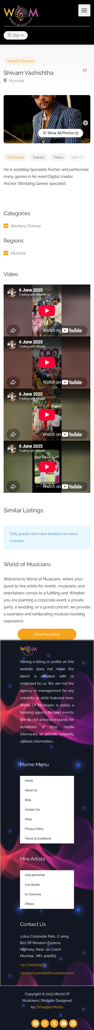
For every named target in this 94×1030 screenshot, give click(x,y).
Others (29, 904)
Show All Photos (60, 133)
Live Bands (32, 884)
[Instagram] (45, 1023)
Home (29, 780)
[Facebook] (35, 1023)
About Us (31, 790)
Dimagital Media (49, 1007)
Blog (28, 800)
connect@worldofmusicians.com (47, 973)
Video (59, 157)
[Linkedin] (73, 1023)
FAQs (28, 819)
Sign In (18, 35)
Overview (15, 157)
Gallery (39, 157)
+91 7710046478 (33, 965)
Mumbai (16, 80)
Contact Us (32, 809)
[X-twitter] (54, 1023)
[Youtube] (64, 1023)
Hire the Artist (47, 634)
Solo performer (35, 875)
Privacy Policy (34, 829)
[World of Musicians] (21, 15)
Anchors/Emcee (20, 61)
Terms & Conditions (38, 838)
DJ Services (33, 894)
